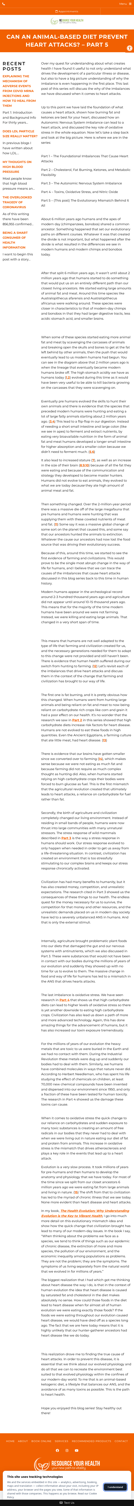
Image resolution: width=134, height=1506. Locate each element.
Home (10, 1441)
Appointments (68, 11)
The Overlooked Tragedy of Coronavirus (17, 202)
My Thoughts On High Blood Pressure (17, 167)
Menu (123, 3)
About (23, 1441)
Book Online (41, 1441)
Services (61, 1441)
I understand (115, 1487)
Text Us (68, 1502)
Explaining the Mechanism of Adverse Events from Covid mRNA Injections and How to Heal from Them (19, 90)
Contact (121, 1441)
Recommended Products (91, 1441)
